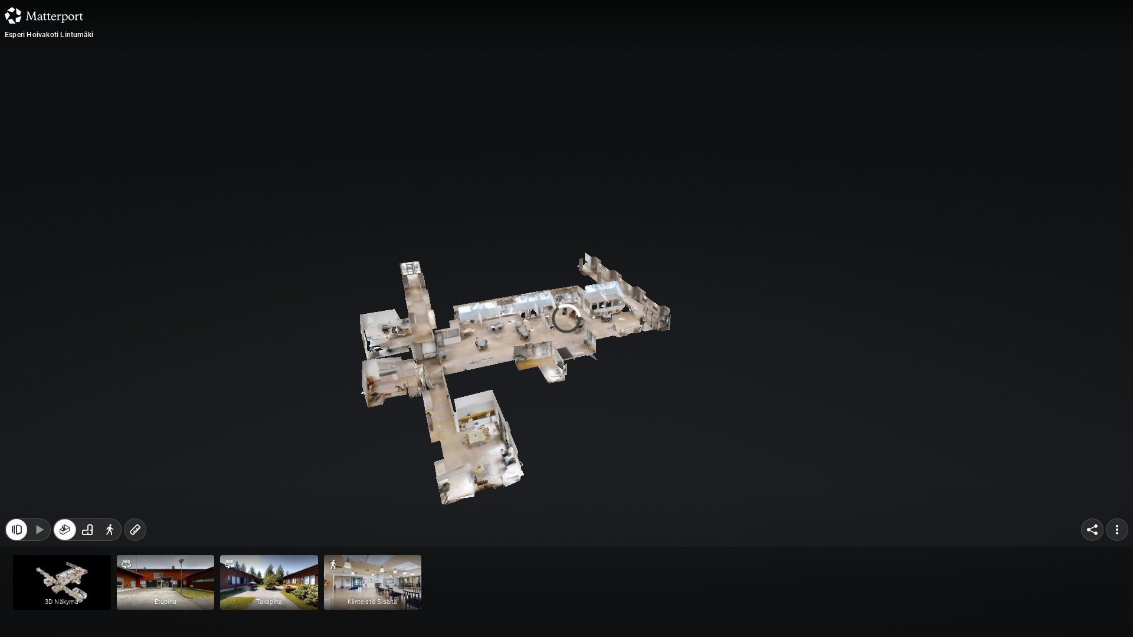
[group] (87, 529)
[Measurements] (135, 529)
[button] (62, 582)
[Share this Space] (1092, 529)
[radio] (65, 529)
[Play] (39, 529)
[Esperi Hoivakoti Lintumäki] (566, 318)
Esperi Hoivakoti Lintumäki (49, 35)
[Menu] (1117, 529)
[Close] (16, 529)
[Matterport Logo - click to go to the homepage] (44, 15)
